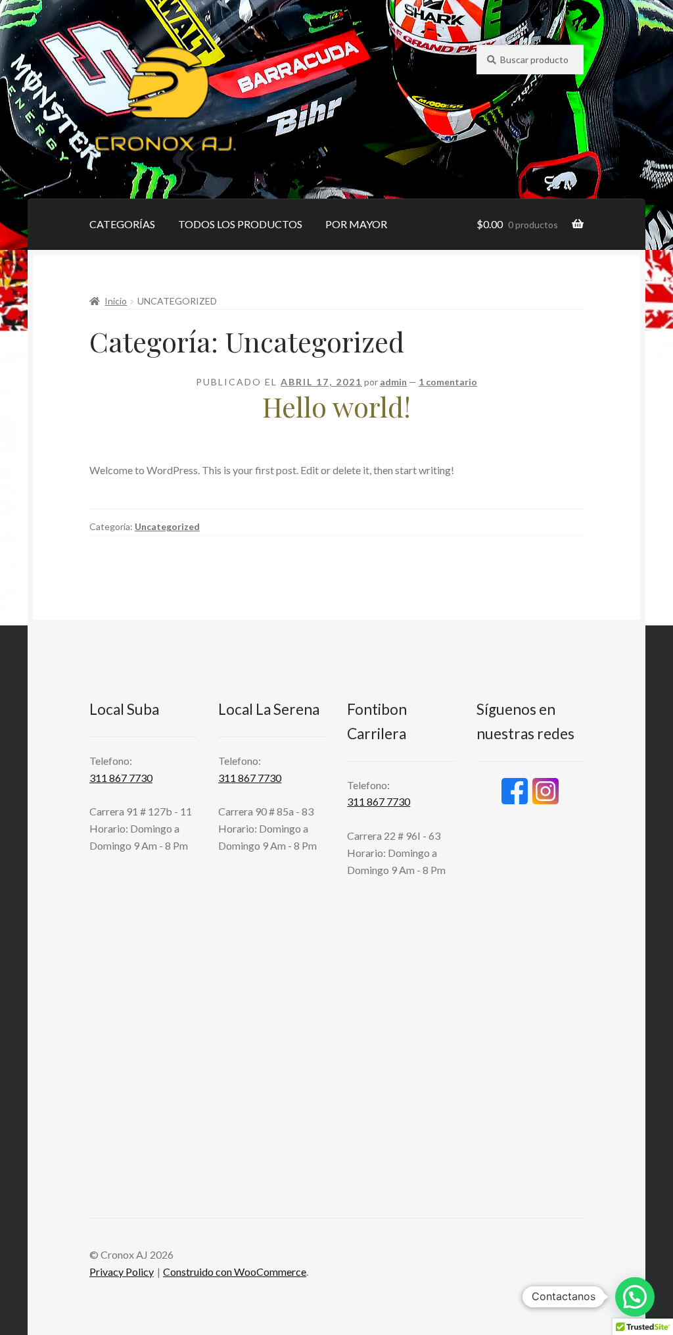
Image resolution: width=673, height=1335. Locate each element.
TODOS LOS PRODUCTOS (240, 224)
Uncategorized (167, 526)
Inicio (115, 300)
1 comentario (448, 381)
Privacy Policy (121, 1271)
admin (393, 381)
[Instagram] (545, 791)
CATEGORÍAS (122, 224)
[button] (635, 1297)
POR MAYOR (356, 224)
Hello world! (336, 406)
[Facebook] (514, 791)
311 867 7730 (120, 777)
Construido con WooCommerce (234, 1271)
